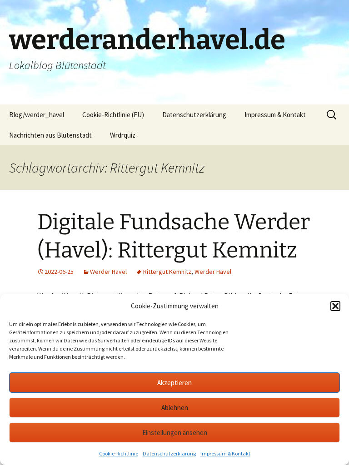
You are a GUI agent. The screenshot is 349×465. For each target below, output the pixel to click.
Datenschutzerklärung (169, 453)
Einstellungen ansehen (174, 432)
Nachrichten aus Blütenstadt (50, 135)
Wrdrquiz (122, 135)
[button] (335, 306)
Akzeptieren (174, 382)
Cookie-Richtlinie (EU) (113, 114)
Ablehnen (174, 407)
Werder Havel (108, 271)
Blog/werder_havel (36, 114)
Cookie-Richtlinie (118, 453)
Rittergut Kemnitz (167, 271)
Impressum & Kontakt (225, 453)
